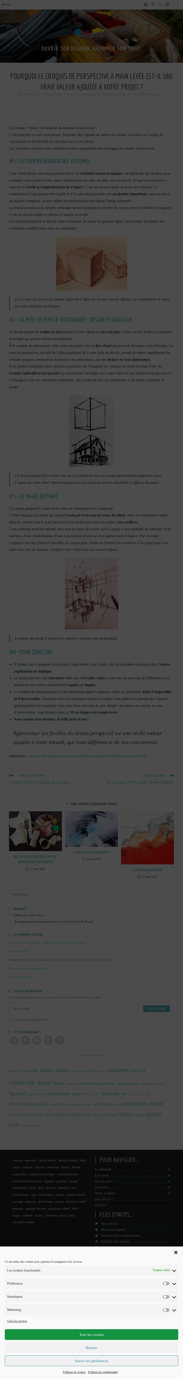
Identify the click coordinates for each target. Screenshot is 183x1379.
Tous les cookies (91, 1335)
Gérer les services (17, 1321)
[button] (175, 1252)
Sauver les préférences (91, 1361)
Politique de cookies (74, 1372)
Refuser (91, 1348)
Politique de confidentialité (103, 1372)
